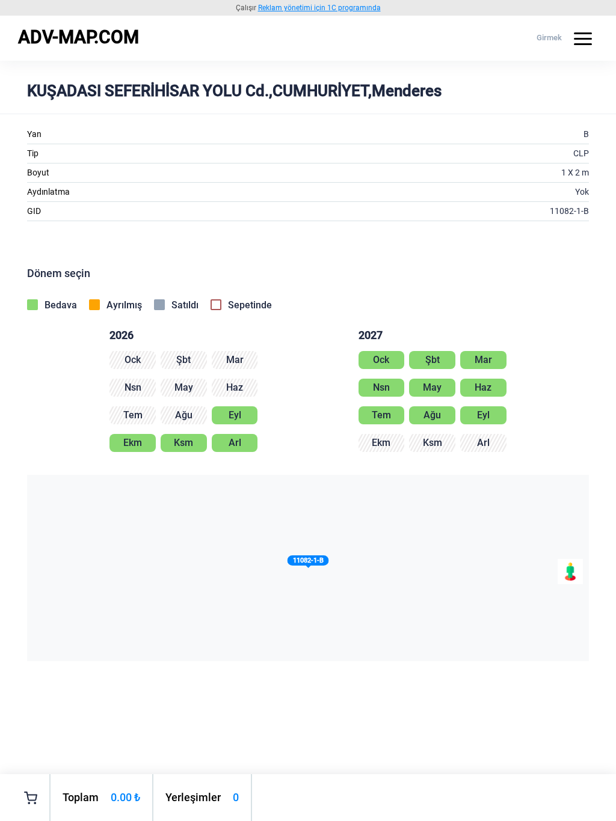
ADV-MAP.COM (78, 36)
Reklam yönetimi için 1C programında (319, 8)
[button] (308, 563)
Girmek (549, 37)
